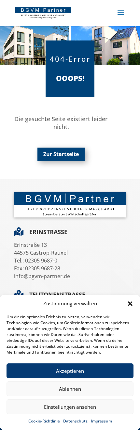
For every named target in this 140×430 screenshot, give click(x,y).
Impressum (101, 421)
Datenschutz (75, 421)
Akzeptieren (70, 371)
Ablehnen (70, 389)
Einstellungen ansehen (70, 407)
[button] (130, 303)
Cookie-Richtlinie (44, 421)
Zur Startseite (61, 154)
